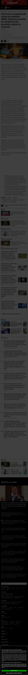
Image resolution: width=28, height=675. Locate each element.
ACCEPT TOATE (14, 670)
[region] (14, 660)
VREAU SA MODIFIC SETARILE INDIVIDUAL (14, 673)
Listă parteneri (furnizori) (4, 668)
